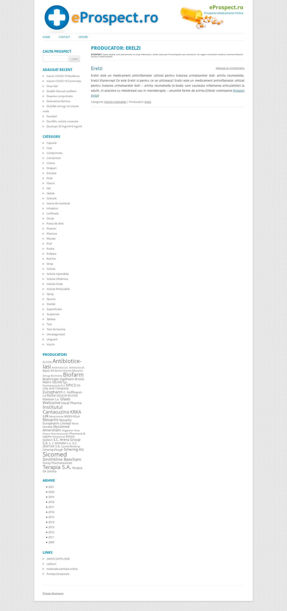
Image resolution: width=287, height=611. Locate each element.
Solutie (51, 269)
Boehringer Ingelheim (58, 379)
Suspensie (53, 314)
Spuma (51, 299)
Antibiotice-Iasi (62, 363)
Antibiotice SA (76, 367)
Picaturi (51, 228)
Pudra (50, 249)
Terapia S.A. (57, 466)
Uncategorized (56, 334)
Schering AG (74, 449)
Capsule (52, 143)
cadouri (51, 564)
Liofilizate (53, 213)
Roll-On (51, 259)
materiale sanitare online (62, 569)
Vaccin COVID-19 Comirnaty (64, 81)
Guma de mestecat (58, 203)
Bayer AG (48, 370)
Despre (83, 37)
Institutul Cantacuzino (56, 409)
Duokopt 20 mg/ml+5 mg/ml (64, 126)
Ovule (50, 218)
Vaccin (51, 344)
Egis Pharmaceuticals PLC (55, 384)
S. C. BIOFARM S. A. (60, 443)
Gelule (50, 193)
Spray (50, 294)
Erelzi (97, 68)
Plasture (52, 233)
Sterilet (51, 304)
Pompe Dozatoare (58, 574)
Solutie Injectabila (115, 102)
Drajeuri (52, 168)
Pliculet (51, 238)
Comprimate (54, 153)
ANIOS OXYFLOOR (58, 559)
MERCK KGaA (72, 416)
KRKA (75, 412)
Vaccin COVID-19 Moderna (63, 76)
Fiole (50, 178)
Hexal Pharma (71, 403)
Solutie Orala (55, 284)
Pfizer (77, 430)
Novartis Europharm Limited (57, 421)
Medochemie (56, 416)
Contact (64, 37)
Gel (49, 188)
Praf (49, 243)
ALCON (47, 362)
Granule (52, 198)
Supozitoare (54, 309)
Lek (46, 415)
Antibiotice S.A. (60, 367)
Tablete (51, 319)
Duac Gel (52, 86)
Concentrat (54, 158)
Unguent (52, 339)
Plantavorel (59, 436)
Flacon (51, 183)
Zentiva (51, 471)
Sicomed (55, 454)
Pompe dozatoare (53, 593)
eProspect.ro (226, 7)
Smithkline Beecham (62, 459)
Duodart (52, 116)
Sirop (50, 264)
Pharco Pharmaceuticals (55, 433)
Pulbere (51, 254)
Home (46, 37)
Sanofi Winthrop (70, 446)
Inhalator (52, 208)
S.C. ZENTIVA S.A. (60, 444)
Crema (51, 163)
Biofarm (73, 374)
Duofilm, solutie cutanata (62, 121)
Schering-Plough (53, 450)
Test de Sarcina (56, 329)
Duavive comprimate (60, 96)
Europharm (53, 391)
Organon (67, 430)
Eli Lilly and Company (61, 386)
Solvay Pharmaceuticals (57, 463)
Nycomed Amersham (56, 428)
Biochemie (56, 375)
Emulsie (51, 173)
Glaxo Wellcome (56, 400)
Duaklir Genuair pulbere (61, 91)
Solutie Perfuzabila (58, 289)
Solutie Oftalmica (57, 279)
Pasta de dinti (55, 223)
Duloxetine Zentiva (58, 101)
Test (49, 324)
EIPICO (71, 385)
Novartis (50, 419)
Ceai (49, 148)
